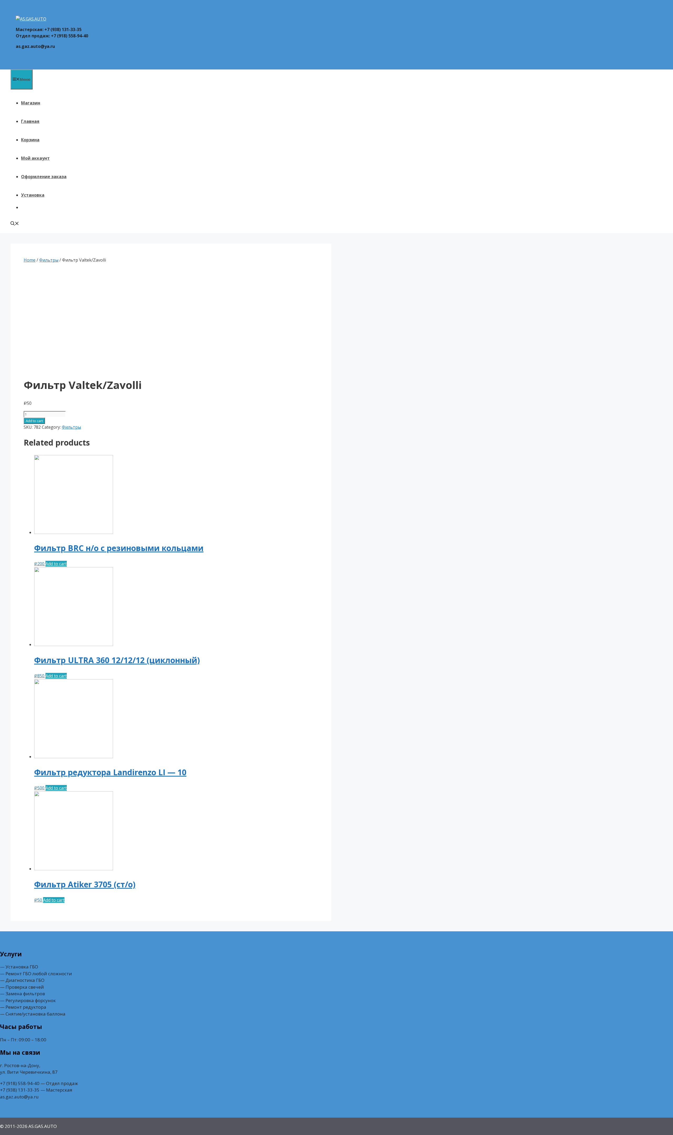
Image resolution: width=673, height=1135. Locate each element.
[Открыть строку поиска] (15, 224)
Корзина (30, 140)
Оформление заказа (44, 176)
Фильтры (48, 260)
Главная (30, 121)
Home (29, 260)
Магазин (30, 103)
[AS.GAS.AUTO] (31, 19)
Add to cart (34, 420)
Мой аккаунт (35, 158)
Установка (32, 195)
